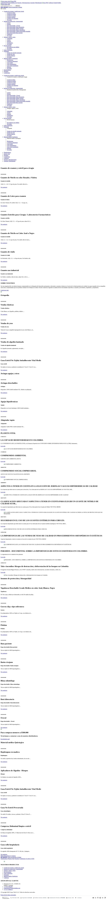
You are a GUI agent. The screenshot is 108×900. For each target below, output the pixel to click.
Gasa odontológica (11, 64)
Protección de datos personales (8, 895)
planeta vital (7, 154)
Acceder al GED (30, 858)
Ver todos (9, 20)
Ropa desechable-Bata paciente (15, 32)
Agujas (9, 40)
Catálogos (6, 158)
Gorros (8, 22)
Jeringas (9, 41)
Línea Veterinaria (8, 50)
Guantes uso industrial (12, 18)
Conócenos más (5, 290)
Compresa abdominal (12, 61)
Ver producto (4, 187)
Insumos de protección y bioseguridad (13, 21)
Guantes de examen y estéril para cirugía (14, 11)
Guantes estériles (11, 17)
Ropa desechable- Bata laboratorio (15, 27)
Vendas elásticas (11, 55)
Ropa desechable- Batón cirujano (15, 28)
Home (5, 856)
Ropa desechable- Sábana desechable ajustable (18, 31)
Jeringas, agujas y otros (9, 37)
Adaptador (9, 38)
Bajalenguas (10, 60)
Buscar (17, 5)
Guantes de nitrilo (11, 14)
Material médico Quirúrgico (11, 58)
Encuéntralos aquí (5, 739)
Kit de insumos (7, 45)
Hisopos (9, 67)
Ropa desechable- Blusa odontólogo (16, 30)
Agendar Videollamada (36, 2)
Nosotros (6, 71)
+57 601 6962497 (8, 886)
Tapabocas (9, 34)
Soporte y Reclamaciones (23, 2)
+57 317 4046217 (8, 889)
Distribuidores (7, 70)
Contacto (13, 856)
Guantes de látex (11, 12)
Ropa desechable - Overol (13, 25)
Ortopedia (6, 51)
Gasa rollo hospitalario (12, 65)
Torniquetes (10, 42)
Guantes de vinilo (11, 15)
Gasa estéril (10, 62)
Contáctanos (7, 72)
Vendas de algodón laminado (14, 52)
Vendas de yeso (11, 54)
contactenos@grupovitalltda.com (9, 2)
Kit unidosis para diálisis (13, 47)
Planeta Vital (11, 858)
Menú (2, 856)
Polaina (9, 24)
